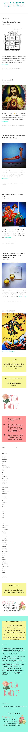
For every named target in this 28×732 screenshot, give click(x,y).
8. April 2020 (4, 198)
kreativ (15, 662)
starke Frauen (17, 670)
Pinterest (15, 714)
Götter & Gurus (5, 478)
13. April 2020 (4, 24)
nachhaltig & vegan (14, 668)
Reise (3, 504)
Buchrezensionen (20, 650)
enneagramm (10, 656)
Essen (3, 470)
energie (7, 69)
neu (10, 68)
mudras (22, 666)
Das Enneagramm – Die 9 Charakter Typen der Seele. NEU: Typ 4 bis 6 (15, 437)
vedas (12, 69)
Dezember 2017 (5, 550)
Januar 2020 (4, 538)
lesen (21, 664)
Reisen (3, 506)
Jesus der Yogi (22, 125)
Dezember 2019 (5, 540)
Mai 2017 (3, 557)
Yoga (21, 68)
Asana (12, 648)
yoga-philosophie (11, 243)
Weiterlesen (5, 64)
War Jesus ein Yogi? (7, 80)
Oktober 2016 (4, 564)
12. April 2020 (4, 82)
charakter (7, 654)
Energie (6, 68)
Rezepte (3, 510)
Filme (15, 656)
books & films (11, 650)
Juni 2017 (3, 555)
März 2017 (4, 559)
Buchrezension (5, 465)
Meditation (4, 496)
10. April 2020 (4, 139)
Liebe (23, 664)
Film (2, 472)
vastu (9, 69)
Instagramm (11, 714)
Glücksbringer (4, 476)
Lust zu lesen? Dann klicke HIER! (8, 351)
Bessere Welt (9, 301)
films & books (12, 658)
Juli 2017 (3, 553)
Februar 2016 (4, 577)
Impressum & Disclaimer (20, 714)
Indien (9, 68)
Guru (7, 660)
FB (8, 714)
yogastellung (4, 184)
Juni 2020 (3, 531)
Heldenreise (4, 482)
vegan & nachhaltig (11, 673)
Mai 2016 (3, 572)
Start (16, 68)
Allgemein (6, 183)
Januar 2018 (4, 548)
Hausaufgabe (4, 480)
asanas (23, 183)
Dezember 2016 (5, 563)
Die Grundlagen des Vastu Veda (11, 22)
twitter (13, 714)
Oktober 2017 (4, 551)
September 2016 (5, 566)
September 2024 (5, 525)
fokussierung (19, 658)
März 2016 (4, 576)
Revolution (4, 508)
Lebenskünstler (16, 664)
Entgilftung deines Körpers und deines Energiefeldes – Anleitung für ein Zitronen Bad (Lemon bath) (13, 255)
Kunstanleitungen (5, 491)
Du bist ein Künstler (6, 467)
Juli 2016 (3, 568)
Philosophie (14, 68)
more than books (14, 666)
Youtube (17, 714)
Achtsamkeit (4, 648)
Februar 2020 (4, 537)
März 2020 (4, 535)
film (13, 656)
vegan (3, 515)
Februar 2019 (4, 542)
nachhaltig (5, 668)
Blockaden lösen (4, 650)
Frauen (3, 474)
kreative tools (19, 662)
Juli (9, 24)
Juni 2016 (3, 570)
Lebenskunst (4, 493)
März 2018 (4, 546)
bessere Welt (20, 648)
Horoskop (4, 483)
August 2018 (4, 544)
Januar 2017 (4, 561)
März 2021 (4, 527)
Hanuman (20, 241)
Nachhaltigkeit (17, 301)
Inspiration (4, 489)
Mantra (3, 495)
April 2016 (4, 574)
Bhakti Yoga (9, 125)
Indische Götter (9, 241)
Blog (3, 463)
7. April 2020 (4, 259)
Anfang (6, 125)
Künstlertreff (24, 662)
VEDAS (19, 68)
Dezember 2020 (5, 529)
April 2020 (4, 533)
